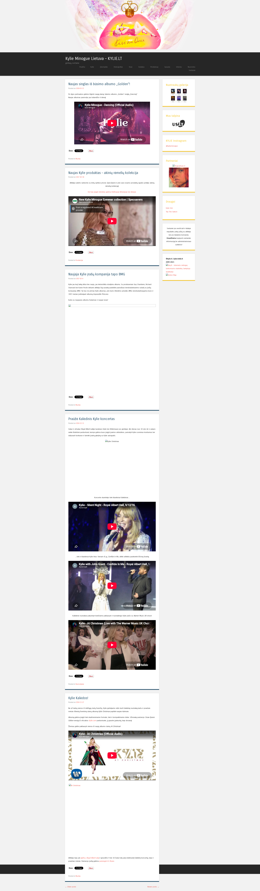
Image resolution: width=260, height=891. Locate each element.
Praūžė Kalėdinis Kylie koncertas (91, 419)
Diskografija (118, 67)
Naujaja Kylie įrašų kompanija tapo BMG (96, 274)
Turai (130, 67)
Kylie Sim (169, 208)
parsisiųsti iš (106, 861)
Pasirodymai (80, 684)
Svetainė (192, 70)
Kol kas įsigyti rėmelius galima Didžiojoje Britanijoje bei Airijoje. (112, 192)
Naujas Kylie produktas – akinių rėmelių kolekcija (103, 173)
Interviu (179, 67)
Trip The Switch (171, 212)
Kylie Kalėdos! (78, 698)
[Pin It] (91, 152)
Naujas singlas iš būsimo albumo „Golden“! (99, 84)
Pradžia (82, 67)
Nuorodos (191, 67)
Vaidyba (141, 67)
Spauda (167, 67)
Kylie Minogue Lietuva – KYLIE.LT (93, 58)
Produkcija (154, 67)
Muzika (78, 159)
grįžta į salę (90, 858)
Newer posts (153, 887)
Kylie (92, 67)
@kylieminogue (172, 146)
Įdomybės (104, 67)
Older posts (70, 887)
